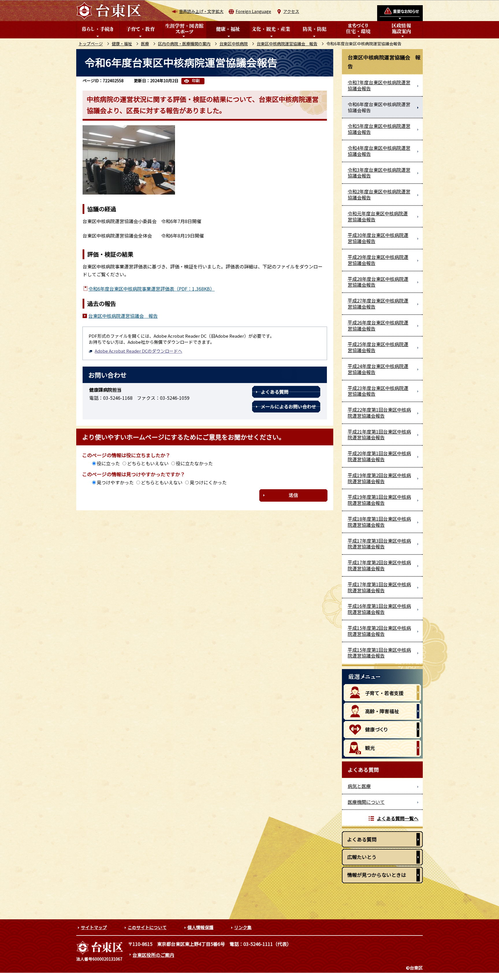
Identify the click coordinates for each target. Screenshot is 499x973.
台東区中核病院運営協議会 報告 (287, 43)
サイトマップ (94, 927)
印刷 (196, 81)
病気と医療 (359, 785)
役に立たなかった (194, 463)
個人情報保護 (200, 927)
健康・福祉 (122, 43)
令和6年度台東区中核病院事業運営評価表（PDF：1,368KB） (151, 288)
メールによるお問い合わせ (288, 406)
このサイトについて (147, 927)
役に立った (108, 463)
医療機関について (366, 801)
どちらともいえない (148, 463)
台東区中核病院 (233, 43)
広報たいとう (362, 856)
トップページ (91, 43)
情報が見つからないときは (376, 874)
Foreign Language (253, 11)
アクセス (291, 11)
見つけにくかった (208, 482)
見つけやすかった (115, 482)
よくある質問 (274, 391)
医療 (145, 43)
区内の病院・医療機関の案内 (184, 43)
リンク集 (243, 927)
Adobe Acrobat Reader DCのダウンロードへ (138, 351)
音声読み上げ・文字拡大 (201, 11)
